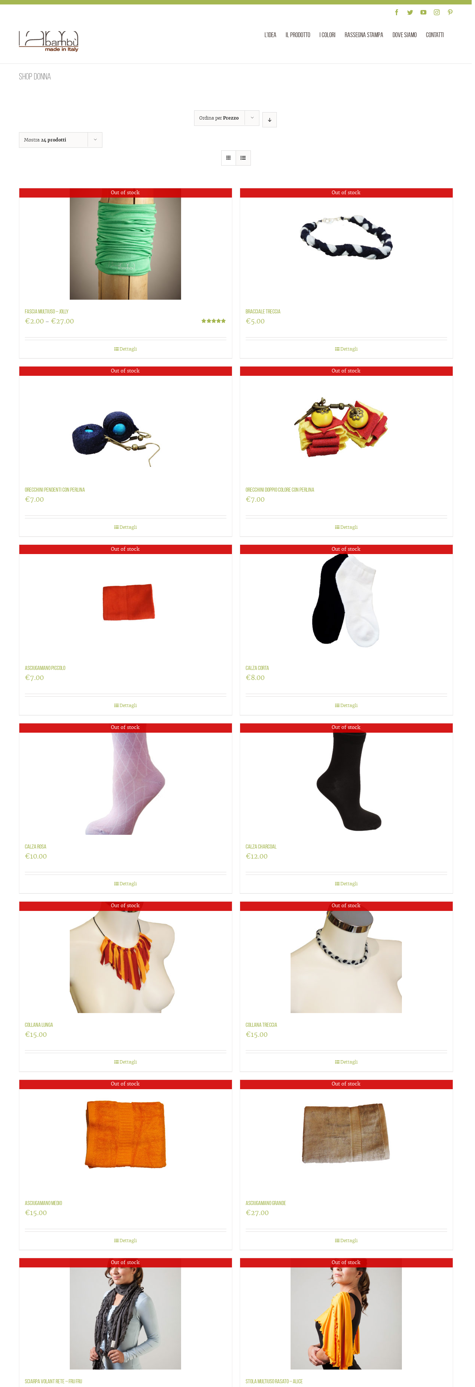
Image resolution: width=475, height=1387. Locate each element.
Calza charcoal (261, 846)
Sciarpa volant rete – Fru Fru (53, 1381)
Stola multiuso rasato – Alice (274, 1381)
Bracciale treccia (263, 311)
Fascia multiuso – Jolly (47, 311)
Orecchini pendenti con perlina (55, 489)
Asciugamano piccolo (45, 668)
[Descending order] (269, 119)
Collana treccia (261, 1025)
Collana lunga (39, 1025)
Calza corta (257, 668)
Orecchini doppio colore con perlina (280, 489)
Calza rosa (35, 846)
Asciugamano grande (266, 1203)
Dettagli (128, 349)
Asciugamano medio (43, 1203)
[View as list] (243, 158)
